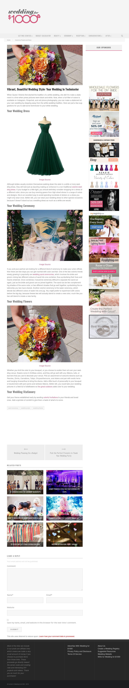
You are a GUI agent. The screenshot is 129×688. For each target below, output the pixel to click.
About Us (101, 645)
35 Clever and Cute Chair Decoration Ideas (25, 544)
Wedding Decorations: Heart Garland (65, 544)
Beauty (56, 36)
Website (10, 607)
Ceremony (68, 36)
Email (49, 595)
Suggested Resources (107, 651)
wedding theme (38, 408)
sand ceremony (13, 408)
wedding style (25, 408)
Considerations (95, 36)
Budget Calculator (43, 36)
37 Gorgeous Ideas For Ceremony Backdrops (25, 492)
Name (10, 595)
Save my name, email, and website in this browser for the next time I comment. (41, 622)
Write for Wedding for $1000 (109, 656)
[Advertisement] (87, 18)
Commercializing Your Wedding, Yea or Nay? (64, 518)
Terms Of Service (75, 654)
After (108, 36)
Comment (11, 566)
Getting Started (24, 36)
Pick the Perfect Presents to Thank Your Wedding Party (64, 454)
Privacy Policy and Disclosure (79, 651)
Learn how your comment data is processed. (57, 636)
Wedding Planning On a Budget (26, 453)
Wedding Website (105, 654)
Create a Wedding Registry (108, 648)
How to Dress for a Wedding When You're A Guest (25, 518)
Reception (80, 36)
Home (8, 40)
